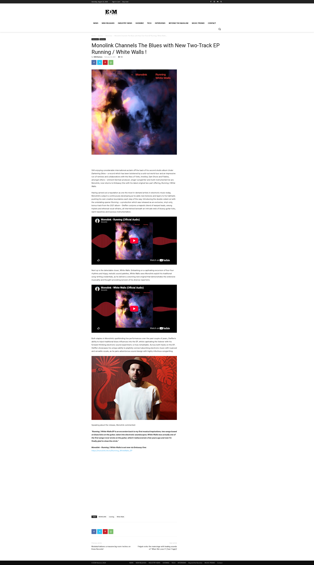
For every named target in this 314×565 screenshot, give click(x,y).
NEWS (131, 563)
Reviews (102, 39)
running (111, 517)
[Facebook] (210, 1)
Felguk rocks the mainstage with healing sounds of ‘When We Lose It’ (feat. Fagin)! (157, 547)
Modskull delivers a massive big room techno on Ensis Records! (111, 547)
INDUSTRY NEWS (154, 563)
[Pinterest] (105, 62)
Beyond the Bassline (195, 563)
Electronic (108, 36)
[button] (219, 29)
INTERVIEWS (182, 563)
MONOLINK (102, 517)
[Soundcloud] (217, 1)
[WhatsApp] (110, 62)
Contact (219, 563)
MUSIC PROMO (210, 563)
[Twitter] (221, 1)
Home (94, 36)
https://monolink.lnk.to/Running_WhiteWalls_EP (112, 450)
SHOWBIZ (166, 563)
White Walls (120, 517)
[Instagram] (214, 1)
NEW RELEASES (141, 563)
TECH (173, 563)
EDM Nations (98, 57)
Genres (100, 36)
